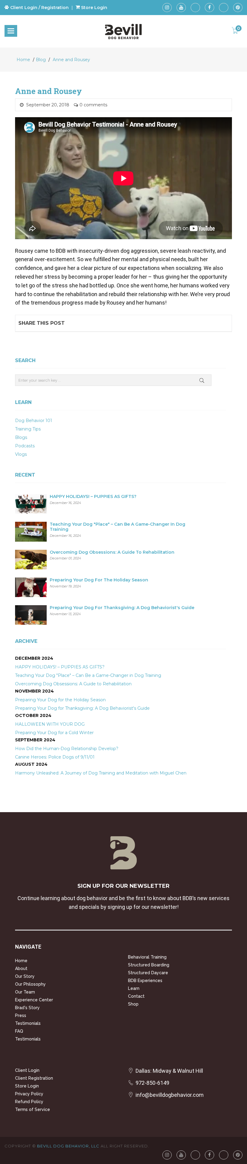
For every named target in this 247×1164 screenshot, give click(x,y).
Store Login (27, 1086)
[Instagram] (167, 7)
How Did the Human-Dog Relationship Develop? (66, 748)
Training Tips (28, 429)
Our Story (25, 976)
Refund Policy (29, 1101)
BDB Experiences (145, 980)
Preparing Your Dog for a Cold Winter (54, 732)
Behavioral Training (147, 957)
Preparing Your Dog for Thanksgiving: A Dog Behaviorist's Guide (122, 607)
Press (20, 1015)
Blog (41, 59)
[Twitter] (223, 7)
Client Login (27, 1070)
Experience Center (34, 999)
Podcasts (25, 446)
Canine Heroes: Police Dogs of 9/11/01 (55, 757)
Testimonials (28, 1023)
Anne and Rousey (71, 59)
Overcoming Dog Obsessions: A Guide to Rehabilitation (112, 552)
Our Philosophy (30, 984)
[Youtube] (181, 7)
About (21, 968)
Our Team (25, 992)
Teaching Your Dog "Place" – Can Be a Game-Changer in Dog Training (117, 527)
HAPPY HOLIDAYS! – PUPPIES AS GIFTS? (93, 496)
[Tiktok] (195, 7)
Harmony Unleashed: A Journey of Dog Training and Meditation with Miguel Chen (100, 773)
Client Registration (34, 1078)
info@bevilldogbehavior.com (170, 1095)
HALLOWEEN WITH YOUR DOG (50, 724)
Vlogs (21, 454)
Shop (133, 1004)
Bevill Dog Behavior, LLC (68, 1146)
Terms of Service (32, 1109)
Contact (136, 996)
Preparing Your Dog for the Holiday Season (99, 580)
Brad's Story (27, 1007)
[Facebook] (209, 7)
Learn (133, 988)
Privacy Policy (29, 1093)
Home (23, 59)
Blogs (21, 437)
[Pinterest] (237, 7)
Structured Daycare (148, 972)
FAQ (19, 1031)
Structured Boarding (148, 964)
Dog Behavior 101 (33, 420)
